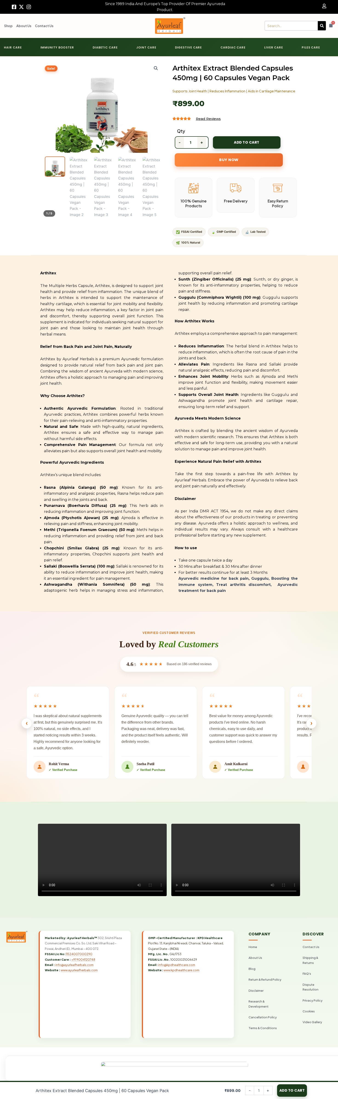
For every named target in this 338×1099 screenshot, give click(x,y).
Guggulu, (261, 578)
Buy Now (228, 159)
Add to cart (246, 142)
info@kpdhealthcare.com (176, 965)
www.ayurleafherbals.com (79, 970)
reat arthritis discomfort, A (249, 584)
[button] (156, 68)
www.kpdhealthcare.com (181, 970)
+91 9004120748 (83, 959)
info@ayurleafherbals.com (74, 965)
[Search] (322, 25)
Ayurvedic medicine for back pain (213, 578)
